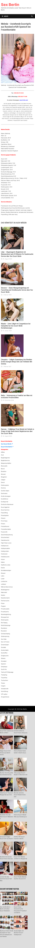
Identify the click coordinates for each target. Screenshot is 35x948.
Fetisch (3, 518)
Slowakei (3, 661)
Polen (3, 603)
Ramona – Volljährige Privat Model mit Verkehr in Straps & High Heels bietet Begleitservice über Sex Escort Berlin (17, 431)
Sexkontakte (4, 650)
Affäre (3, 452)
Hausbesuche (5, 540)
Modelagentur (5, 589)
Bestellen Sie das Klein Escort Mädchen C (6, 816)
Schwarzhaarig (5, 633)
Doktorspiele (5, 485)
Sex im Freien (5, 642)
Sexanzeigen (5, 644)
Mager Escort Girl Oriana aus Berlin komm (5, 752)
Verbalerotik (4, 688)
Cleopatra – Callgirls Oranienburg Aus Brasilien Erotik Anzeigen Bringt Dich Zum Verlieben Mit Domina (16, 362)
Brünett (3, 474)
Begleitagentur (5, 458)
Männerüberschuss (7, 587)
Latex (2, 576)
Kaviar (3, 567)
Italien (3, 562)
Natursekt (4, 592)
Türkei (3, 683)
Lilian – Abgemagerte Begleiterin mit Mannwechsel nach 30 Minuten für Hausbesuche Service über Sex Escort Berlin (17, 254)
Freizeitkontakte (6, 529)
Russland (4, 631)
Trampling (4, 675)
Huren (3, 559)
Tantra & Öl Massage (7, 672)
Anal (2, 455)
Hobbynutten (5, 551)
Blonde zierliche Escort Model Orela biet (19, 794)
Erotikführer (4, 499)
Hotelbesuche (5, 556)
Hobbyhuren (4, 545)
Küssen (3, 573)
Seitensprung (5, 636)
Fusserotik (4, 532)
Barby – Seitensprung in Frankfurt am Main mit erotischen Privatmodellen (16, 396)
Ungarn (3, 686)
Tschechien (4, 680)
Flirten (3, 523)
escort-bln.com (23, 100)
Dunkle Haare (5, 491)
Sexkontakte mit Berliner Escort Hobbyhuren (19, 932)
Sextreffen (4, 653)
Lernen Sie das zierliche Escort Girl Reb (6, 878)
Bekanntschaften (6, 463)
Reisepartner (5, 617)
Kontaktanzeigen (6, 570)
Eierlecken (4, 493)
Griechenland (5, 537)
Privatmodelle (5, 609)
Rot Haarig (4, 622)
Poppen (3, 606)
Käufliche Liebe (5, 565)
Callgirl (3, 480)
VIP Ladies (4, 694)
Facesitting (4, 513)
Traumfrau (4, 677)
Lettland (3, 584)
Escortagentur (5, 507)
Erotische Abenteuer (7, 504)
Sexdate (3, 647)
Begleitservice (5, 460)
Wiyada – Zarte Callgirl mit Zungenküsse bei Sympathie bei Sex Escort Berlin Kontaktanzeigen (15, 326)
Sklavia (3, 658)
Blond (3, 469)
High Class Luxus (6, 543)
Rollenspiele (4, 620)
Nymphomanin (5, 598)
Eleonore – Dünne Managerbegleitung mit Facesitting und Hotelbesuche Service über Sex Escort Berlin (17, 290)
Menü (6, 16)
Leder (3, 578)
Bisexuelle (4, 466)
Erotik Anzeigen (6, 496)
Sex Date (3, 639)
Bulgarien (4, 477)
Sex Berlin (10, 4)
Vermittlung (4, 691)
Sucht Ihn (4, 669)
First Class (4, 521)
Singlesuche (4, 655)
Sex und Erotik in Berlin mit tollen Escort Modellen (5, 909)
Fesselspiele (5, 515)
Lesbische (4, 581)
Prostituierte (5, 611)
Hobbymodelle (5, 548)
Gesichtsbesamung (7, 534)
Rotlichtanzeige (5, 625)
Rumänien (4, 628)
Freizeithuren (5, 526)
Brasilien (3, 471)
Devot (3, 482)
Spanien (3, 664)
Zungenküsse (5, 697)
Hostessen (4, 554)
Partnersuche (5, 600)
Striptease (4, 666)
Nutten (3, 595)
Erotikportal (4, 502)
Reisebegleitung (6, 614)
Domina (3, 488)
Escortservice (5, 510)
